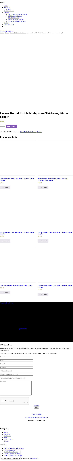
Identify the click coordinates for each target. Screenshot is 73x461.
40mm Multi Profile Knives (18, 33)
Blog (5, 437)
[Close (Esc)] (71, 2)
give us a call (23, 328)
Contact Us (7, 436)
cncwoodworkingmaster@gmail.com (36, 417)
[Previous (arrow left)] (3, 230)
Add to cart (11, 126)
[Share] (67, 2)
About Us (7, 434)
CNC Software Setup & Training (14, 448)
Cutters (7, 33)
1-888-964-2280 (36, 414)
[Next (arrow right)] (69, 230)
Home (2, 33)
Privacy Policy (8, 439)
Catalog (6, 441)
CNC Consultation (9, 450)
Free (6, 31)
